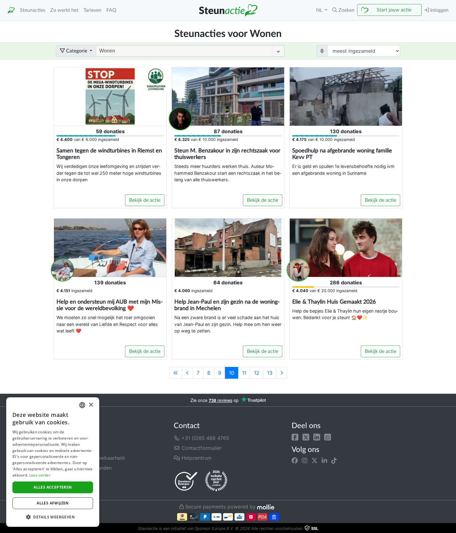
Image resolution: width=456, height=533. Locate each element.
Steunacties (32, 10)
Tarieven (92, 10)
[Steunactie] (11, 10)
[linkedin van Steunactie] (324, 461)
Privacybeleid (71, 478)
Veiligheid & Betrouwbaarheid (90, 458)
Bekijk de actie (144, 200)
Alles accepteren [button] (53, 487)
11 (244, 373)
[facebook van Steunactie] (295, 461)
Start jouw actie (394, 9)
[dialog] (52, 462)
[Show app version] (451, 528)
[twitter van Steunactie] (314, 461)
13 (269, 373)
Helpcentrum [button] (196, 458)
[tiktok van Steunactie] (334, 461)
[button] (295, 437)
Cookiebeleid (71, 488)
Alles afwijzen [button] (53, 503)
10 (231, 373)
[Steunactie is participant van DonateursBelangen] (186, 481)
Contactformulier (200, 448)
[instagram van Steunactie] (304, 461)
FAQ (111, 10)
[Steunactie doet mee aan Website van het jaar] (216, 481)
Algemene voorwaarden (84, 468)
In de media (69, 448)
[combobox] (82, 405)
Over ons (66, 438)
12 (256, 373)
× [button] (90, 405)
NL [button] (320, 10)
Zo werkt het (64, 10)
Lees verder (40, 475)
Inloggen (439, 10)
